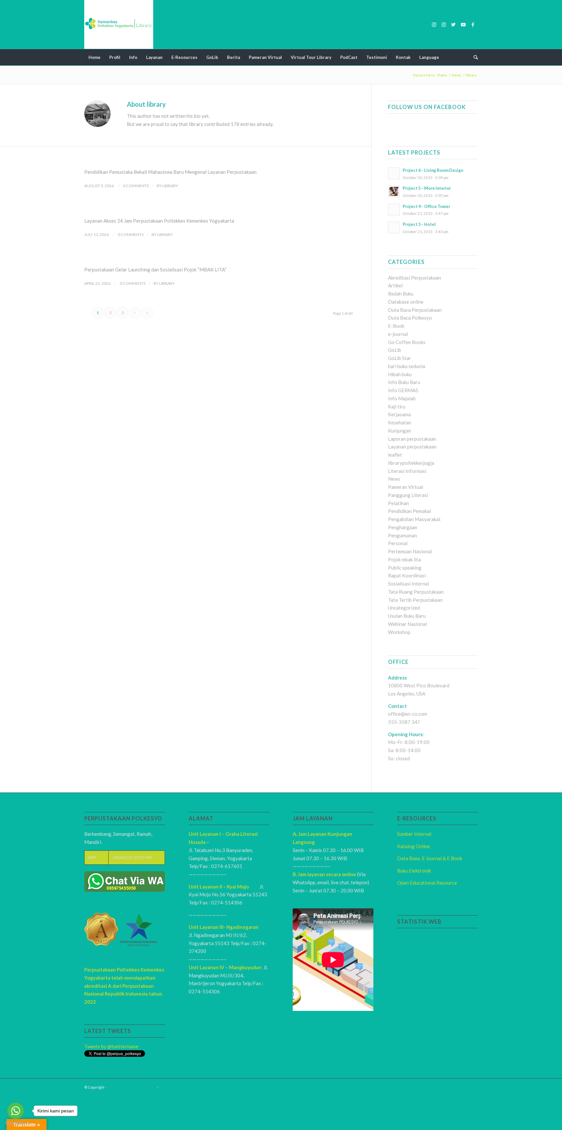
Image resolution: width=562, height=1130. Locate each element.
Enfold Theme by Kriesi (178, 1087)
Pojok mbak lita (404, 559)
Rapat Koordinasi (407, 575)
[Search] (473, 57)
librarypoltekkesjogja (411, 463)
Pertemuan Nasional (410, 551)
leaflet (395, 455)
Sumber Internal (414, 834)
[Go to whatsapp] (15, 1111)
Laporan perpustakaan (412, 439)
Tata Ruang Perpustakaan (416, 592)
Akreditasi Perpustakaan (414, 278)
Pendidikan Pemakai (409, 511)
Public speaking (404, 568)
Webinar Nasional (407, 624)
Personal (398, 543)
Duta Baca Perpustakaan (415, 310)
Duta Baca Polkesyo (410, 318)
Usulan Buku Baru (407, 616)
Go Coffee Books (406, 342)
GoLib (394, 350)
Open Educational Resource (427, 883)
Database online (405, 302)
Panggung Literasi (408, 495)
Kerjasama (399, 414)
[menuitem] (94, 57)
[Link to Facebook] (473, 24)
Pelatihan (398, 503)
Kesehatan (399, 422)
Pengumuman (402, 535)
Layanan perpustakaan (412, 446)
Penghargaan (402, 527)
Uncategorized (404, 608)
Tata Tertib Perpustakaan (415, 600)
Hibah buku (400, 374)
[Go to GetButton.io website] (15, 1123)
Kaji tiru (396, 406)
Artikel (395, 285)
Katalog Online (413, 846)
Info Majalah (402, 398)
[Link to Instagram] (434, 24)
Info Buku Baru (404, 382)
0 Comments (136, 185)
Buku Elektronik (414, 871)
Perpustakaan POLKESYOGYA (131, 1087)
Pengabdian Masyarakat (414, 519)
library (170, 185)
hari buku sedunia (406, 366)
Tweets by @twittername (111, 1046)
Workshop (399, 632)
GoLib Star (399, 358)
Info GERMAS (403, 390)
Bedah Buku (400, 293)
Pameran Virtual (405, 487)
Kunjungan (399, 431)
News (394, 479)
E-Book (396, 326)
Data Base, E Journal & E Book (429, 858)
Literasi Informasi (407, 471)
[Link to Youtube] (463, 24)
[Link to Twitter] (453, 24)
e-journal (398, 334)
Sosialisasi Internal (408, 583)
